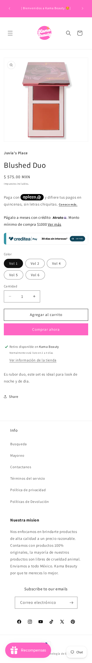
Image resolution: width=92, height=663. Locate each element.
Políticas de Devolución (29, 501)
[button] (10, 33)
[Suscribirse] (71, 603)
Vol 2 (35, 263)
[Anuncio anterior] (9, 8)
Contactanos (20, 467)
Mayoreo (17, 455)
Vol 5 (13, 275)
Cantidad (10, 286)
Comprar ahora (46, 329)
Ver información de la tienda (32, 360)
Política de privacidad (28, 490)
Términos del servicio (27, 478)
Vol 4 (56, 263)
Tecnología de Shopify (60, 653)
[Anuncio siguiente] (82, 8)
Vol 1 (13, 263)
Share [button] (13, 396)
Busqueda (18, 444)
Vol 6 (35, 275)
